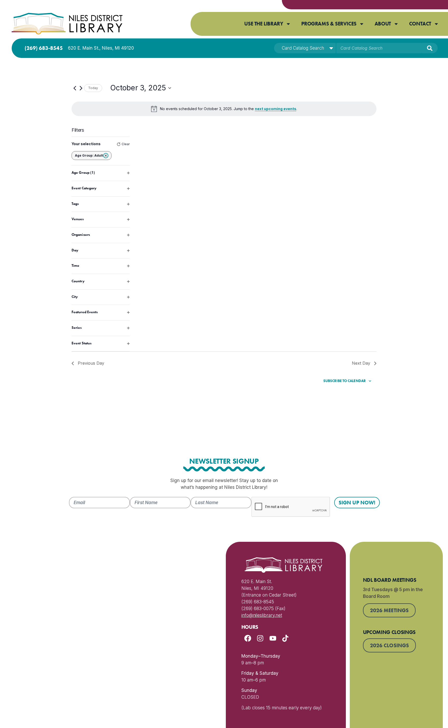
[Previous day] (75, 88)
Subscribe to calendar (344, 381)
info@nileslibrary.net (261, 615)
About (383, 23)
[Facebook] (247, 638)
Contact (420, 23)
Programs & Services (328, 23)
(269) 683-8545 (44, 48)
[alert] (224, 109)
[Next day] (81, 88)
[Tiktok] (285, 638)
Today (93, 88)
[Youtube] (273, 638)
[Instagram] (260, 638)
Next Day (361, 363)
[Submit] (430, 48)
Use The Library (263, 23)
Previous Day (91, 363)
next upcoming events (275, 108)
